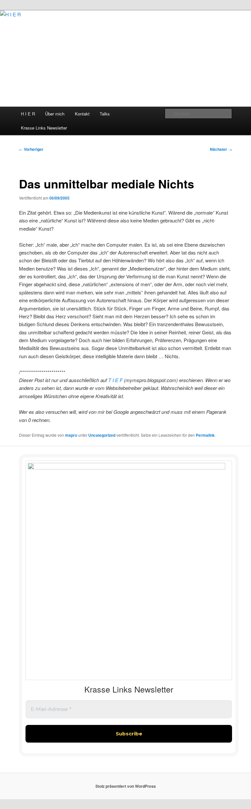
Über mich (54, 114)
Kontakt (82, 114)
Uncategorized (101, 435)
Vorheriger (31, 149)
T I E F (116, 380)
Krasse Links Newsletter (44, 128)
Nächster (221, 149)
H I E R (28, 114)
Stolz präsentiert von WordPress (125, 786)
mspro (71, 435)
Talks (105, 114)
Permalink (205, 435)
